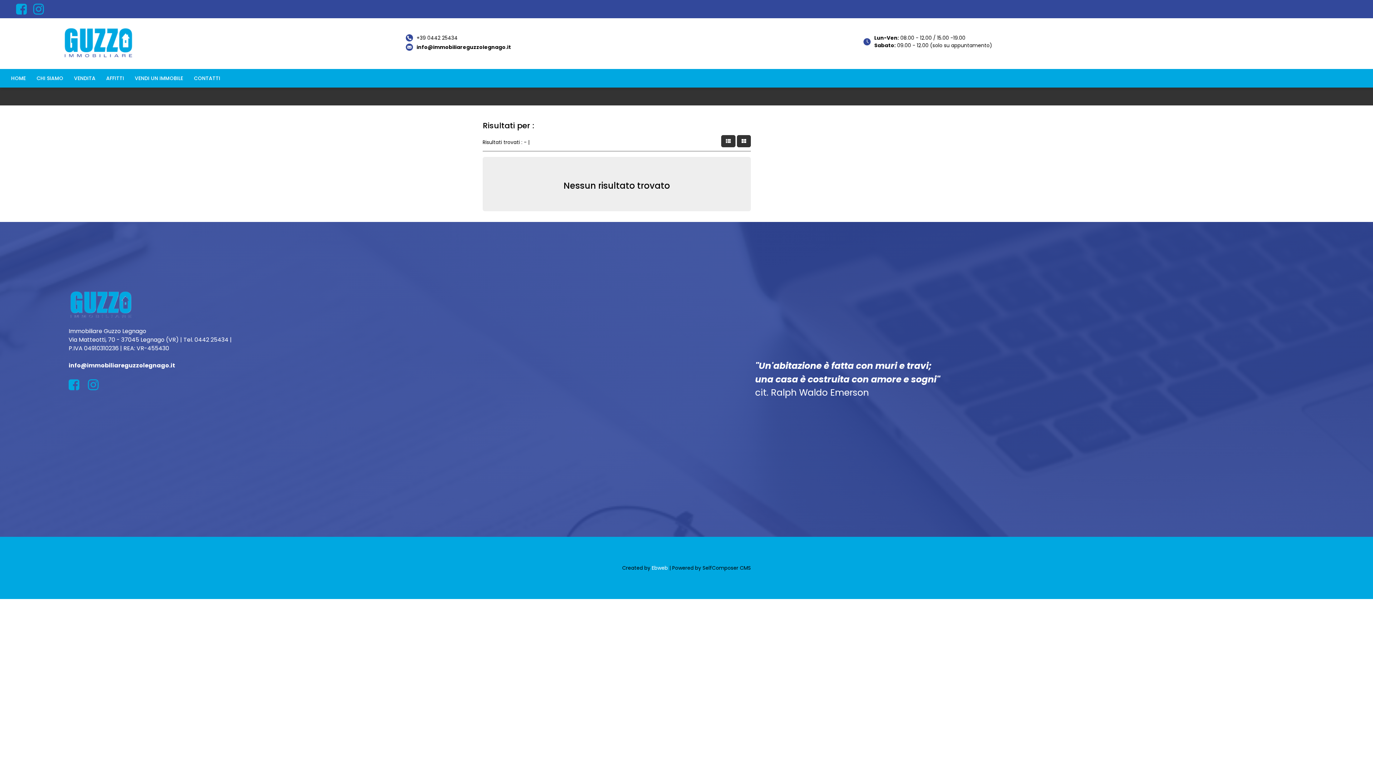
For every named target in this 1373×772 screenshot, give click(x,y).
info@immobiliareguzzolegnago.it (464, 47)
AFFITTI (115, 78)
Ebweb (660, 567)
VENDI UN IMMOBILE (159, 78)
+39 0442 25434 (437, 37)
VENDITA (84, 78)
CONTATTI (207, 78)
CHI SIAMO (49, 78)
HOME (18, 78)
